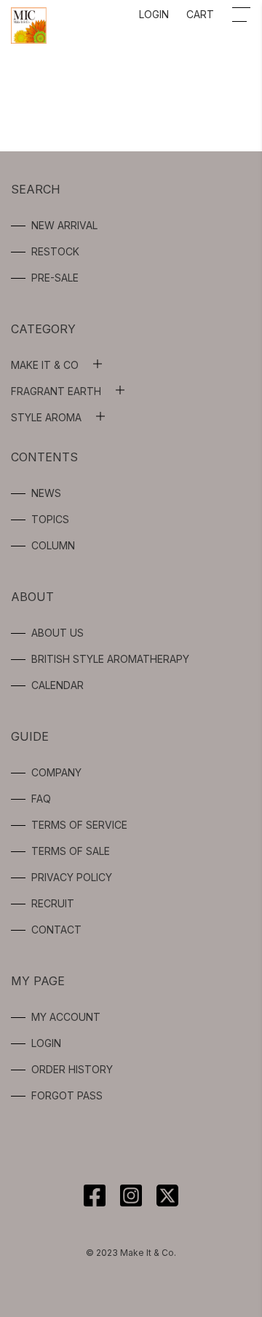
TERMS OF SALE (70, 851)
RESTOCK (55, 251)
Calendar (57, 685)
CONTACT (56, 929)
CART (200, 14)
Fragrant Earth (56, 391)
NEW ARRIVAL (64, 225)
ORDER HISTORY (72, 1069)
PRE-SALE (55, 277)
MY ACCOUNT (65, 1017)
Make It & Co (45, 365)
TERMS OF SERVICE (79, 825)
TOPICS (50, 519)
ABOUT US (57, 632)
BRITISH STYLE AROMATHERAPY (110, 659)
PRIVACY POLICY (71, 877)
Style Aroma (46, 417)
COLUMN (53, 545)
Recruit (52, 903)
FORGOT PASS (67, 1095)
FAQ (41, 798)
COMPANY (56, 772)
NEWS (46, 493)
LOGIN (154, 14)
